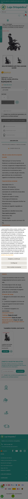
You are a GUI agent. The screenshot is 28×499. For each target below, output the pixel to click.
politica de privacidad (7, 255)
